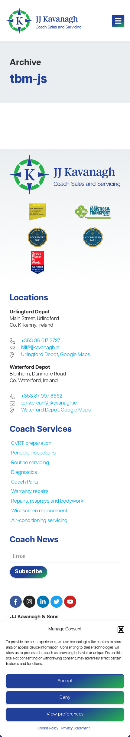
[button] (121, 629)
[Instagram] (29, 602)
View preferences (65, 714)
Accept (65, 681)
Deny (65, 698)
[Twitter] (56, 602)
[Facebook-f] (16, 602)
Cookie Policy (47, 728)
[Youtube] (70, 602)
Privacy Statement (75, 728)
